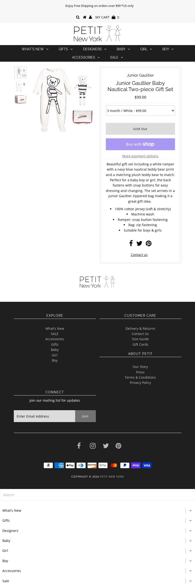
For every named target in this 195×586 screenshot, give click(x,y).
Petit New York (112, 476)
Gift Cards (140, 344)
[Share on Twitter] (139, 244)
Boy (165, 49)
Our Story (140, 366)
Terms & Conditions (140, 377)
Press (140, 372)
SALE (54, 333)
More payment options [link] (140, 156)
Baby (121, 49)
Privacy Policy (140, 382)
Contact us (139, 254)
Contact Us (140, 333)
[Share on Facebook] (131, 244)
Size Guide (140, 339)
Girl (143, 49)
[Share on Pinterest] (148, 244)
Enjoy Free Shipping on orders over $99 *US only (99, 6)
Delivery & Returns (140, 328)
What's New (33, 49)
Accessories (83, 57)
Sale (114, 57)
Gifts (63, 49)
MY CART (107, 17)
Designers (92, 49)
